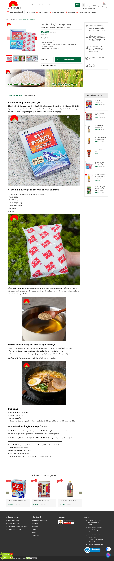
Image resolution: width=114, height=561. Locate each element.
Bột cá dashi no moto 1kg (41, 500)
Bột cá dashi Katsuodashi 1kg (17, 500)
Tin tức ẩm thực (31, 12)
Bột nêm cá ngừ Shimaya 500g (99, 163)
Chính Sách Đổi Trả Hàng (13, 529)
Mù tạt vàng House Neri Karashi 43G (100, 138)
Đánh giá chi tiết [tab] (30, 95)
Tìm (77, 5)
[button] (36, 38)
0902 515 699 (48, 66)
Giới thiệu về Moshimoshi (39, 520)
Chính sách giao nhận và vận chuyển (16, 526)
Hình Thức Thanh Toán (12, 523)
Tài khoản (90, 4)
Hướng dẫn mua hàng (12, 520)
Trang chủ (9, 19)
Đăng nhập (90, 6)
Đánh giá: (44, 34)
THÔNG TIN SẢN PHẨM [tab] (15, 95)
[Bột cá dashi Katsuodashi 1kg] (18, 489)
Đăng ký (96, 6)
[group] (22, 38)
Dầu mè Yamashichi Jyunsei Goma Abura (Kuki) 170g (100, 176)
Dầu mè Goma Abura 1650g (68, 500)
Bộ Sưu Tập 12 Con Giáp (58, 12)
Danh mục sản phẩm (17, 12)
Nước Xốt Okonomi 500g (100, 150)
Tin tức (34, 529)
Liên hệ (34, 532)
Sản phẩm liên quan (44, 475)
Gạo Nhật (35, 526)
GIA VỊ (15, 19)
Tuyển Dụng (35, 535)
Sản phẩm (35, 523)
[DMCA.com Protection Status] (31, 558)
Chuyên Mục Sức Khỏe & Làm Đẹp (87, 12)
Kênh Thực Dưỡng (43, 12)
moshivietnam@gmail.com (95, 544)
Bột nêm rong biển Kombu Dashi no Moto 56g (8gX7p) (100, 188)
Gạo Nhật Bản (71, 12)
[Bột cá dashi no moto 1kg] (44, 489)
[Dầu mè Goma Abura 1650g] (70, 489)
